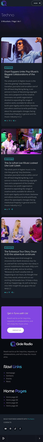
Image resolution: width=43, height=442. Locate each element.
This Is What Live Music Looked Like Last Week (21, 164)
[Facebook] (20, 429)
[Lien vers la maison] (4, 3)
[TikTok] (15, 429)
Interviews (9, 159)
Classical (8, 68)
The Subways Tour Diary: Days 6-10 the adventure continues (20, 253)
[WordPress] (10, 429)
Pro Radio (31, 419)
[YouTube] (5, 429)
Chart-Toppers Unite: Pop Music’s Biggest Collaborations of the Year (21, 74)
